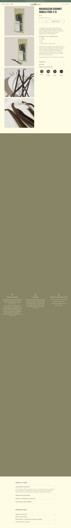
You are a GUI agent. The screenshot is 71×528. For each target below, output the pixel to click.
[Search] (63, 4)
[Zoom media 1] (19, 21)
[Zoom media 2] (19, 51)
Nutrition (41, 64)
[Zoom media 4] (19, 113)
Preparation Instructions (46, 66)
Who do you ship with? (21, 516)
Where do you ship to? (21, 514)
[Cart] (67, 4)
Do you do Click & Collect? (23, 521)
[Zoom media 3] (19, 82)
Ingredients (42, 62)
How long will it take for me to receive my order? (29, 519)
